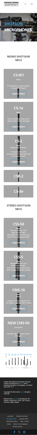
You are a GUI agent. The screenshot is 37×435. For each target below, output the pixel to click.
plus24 (21, 383)
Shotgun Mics (11, 419)
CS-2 (18, 140)
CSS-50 (18, 224)
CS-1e (18, 108)
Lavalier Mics (23, 419)
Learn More (18, 93)
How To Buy (24, 421)
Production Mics (22, 416)
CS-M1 (18, 75)
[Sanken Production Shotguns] (18, 369)
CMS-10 (18, 289)
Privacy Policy (17, 426)
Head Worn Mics (12, 421)
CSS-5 (18, 256)
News (9, 424)
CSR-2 (18, 176)
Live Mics (10, 416)
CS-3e (18, 191)
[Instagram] (24, 432)
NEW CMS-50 (18, 322)
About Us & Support (20, 424)
